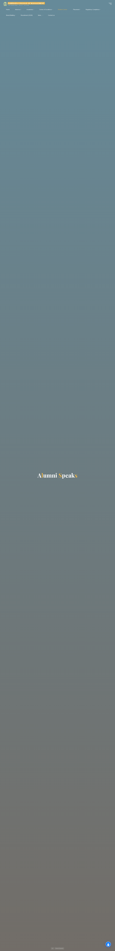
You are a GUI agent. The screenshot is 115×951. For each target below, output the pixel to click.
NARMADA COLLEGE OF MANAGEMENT (26, 3)
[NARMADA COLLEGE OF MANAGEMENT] (5, 4)
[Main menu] (110, 4)
